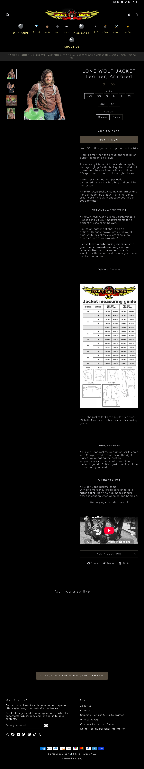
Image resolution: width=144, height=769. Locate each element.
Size (109, 91)
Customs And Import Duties (97, 724)
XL (130, 96)
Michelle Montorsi (91, 420)
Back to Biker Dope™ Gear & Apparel (74, 675)
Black (116, 117)
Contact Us (87, 710)
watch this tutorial (116, 502)
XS (99, 96)
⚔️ (117, 29)
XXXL (114, 104)
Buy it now (109, 139)
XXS (89, 96)
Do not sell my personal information (102, 728)
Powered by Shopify (72, 758)
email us (85, 253)
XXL (103, 104)
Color (109, 112)
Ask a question (109, 554)
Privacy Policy (89, 719)
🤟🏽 (47, 29)
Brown (102, 117)
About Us (86, 705)
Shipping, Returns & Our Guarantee (102, 714)
